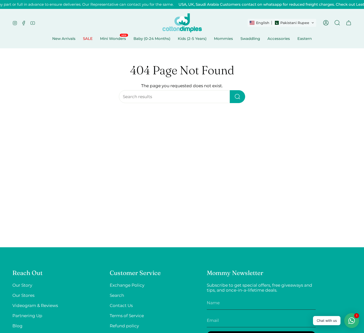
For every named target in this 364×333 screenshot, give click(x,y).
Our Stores (23, 295)
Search (117, 295)
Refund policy (124, 325)
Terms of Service (127, 315)
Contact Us (121, 305)
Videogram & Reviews (35, 305)
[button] (282, 23)
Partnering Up (27, 315)
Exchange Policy (127, 285)
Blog (17, 325)
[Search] (237, 96)
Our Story (22, 285)
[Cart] (348, 23)
